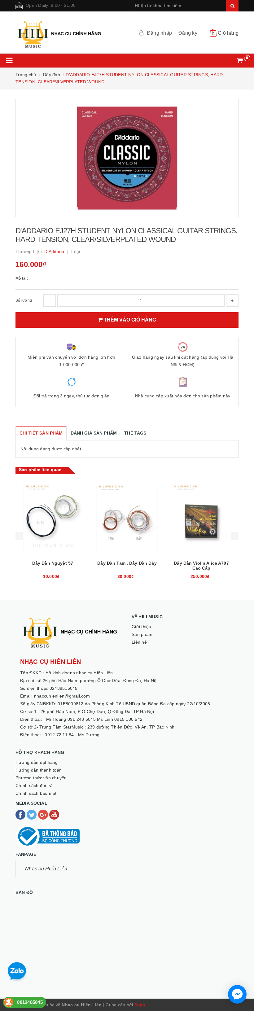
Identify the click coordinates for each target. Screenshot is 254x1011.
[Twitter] (32, 814)
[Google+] (43, 814)
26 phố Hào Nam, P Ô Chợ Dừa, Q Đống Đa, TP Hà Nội (97, 711)
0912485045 (30, 1002)
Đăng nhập (159, 33)
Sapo (140, 1004)
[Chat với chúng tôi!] (237, 994)
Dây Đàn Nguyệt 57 (52, 563)
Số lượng (23, 300)
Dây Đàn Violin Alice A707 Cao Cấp (201, 566)
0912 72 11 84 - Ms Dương (72, 734)
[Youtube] (54, 814)
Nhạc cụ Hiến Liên (46, 868)
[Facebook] (21, 814)
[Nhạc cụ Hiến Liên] (59, 31)
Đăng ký (187, 33)
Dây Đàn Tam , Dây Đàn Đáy (127, 563)
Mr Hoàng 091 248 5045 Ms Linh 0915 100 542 (94, 719)
